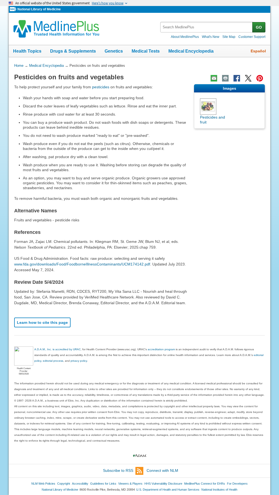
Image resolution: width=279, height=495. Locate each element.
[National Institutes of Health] (13, 9)
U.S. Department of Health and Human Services (167, 489)
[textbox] (206, 27)
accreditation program (161, 349)
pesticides (100, 87)
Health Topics (27, 51)
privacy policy (79, 360)
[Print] (225, 78)
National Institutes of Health (219, 489)
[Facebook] (237, 78)
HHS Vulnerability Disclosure (163, 483)
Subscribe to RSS (118, 470)
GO (259, 27)
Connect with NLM (162, 470)
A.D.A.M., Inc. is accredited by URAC (57, 349)
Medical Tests (146, 51)
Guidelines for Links (103, 483)
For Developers (237, 483)
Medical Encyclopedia (191, 51)
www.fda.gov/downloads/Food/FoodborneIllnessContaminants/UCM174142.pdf (82, 264)
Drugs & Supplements (73, 51)
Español (258, 51)
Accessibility (80, 483)
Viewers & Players (130, 483)
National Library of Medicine (39, 9)
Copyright (63, 483)
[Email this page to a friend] (214, 78)
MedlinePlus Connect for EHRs (204, 483)
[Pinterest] (259, 78)
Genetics (114, 51)
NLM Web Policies (43, 483)
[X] (248, 78)
